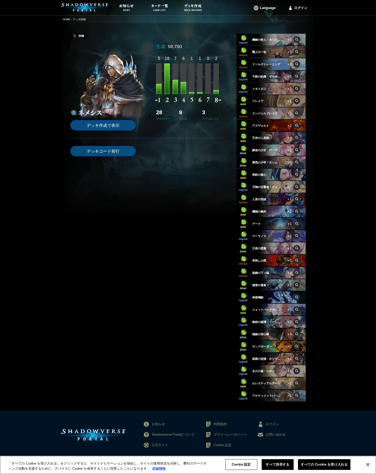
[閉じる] (367, 464)
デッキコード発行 (103, 151)
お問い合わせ (276, 434)
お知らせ (158, 424)
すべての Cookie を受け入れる (324, 464)
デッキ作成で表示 (103, 125)
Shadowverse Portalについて (173, 434)
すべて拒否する (277, 464)
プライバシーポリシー (230, 434)
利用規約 (220, 424)
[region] (188, 465)
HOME (66, 19)
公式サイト (160, 445)
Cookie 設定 (241, 464)
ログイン (300, 8)
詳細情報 (159, 468)
